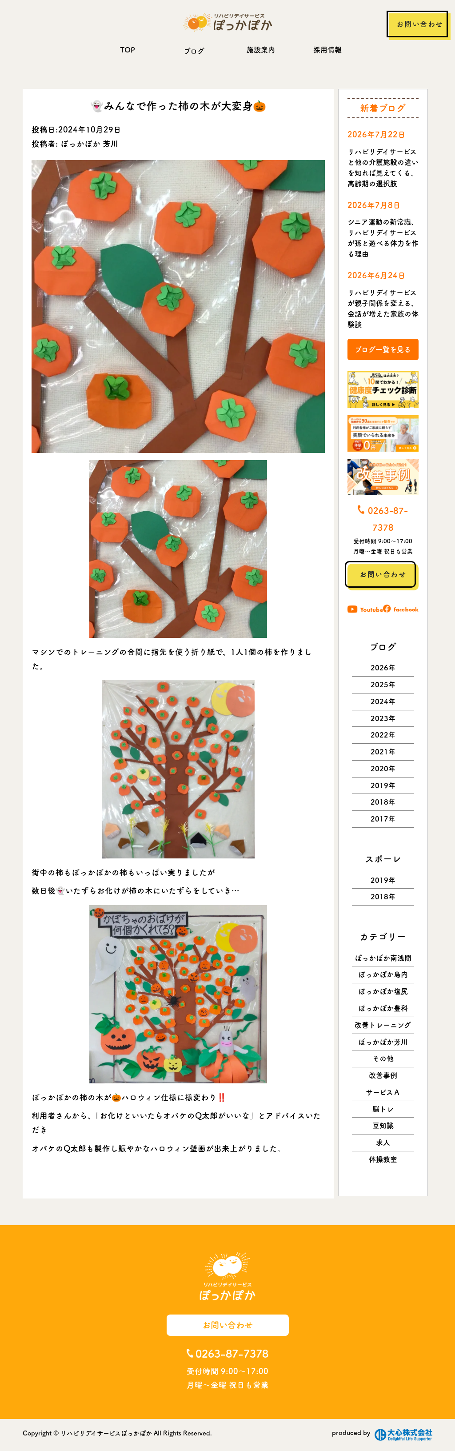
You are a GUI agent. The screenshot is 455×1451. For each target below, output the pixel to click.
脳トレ (383, 1109)
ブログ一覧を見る (383, 349)
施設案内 (261, 49)
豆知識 (383, 1125)
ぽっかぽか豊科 (383, 1008)
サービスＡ (383, 1092)
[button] (178, 549)
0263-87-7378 (232, 1353)
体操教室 (383, 1159)
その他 (383, 1058)
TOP (127, 49)
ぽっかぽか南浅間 (383, 958)
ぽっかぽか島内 (383, 974)
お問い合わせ (419, 24)
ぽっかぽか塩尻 (383, 991)
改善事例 (383, 1075)
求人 (383, 1142)
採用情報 (327, 49)
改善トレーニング (383, 1025)
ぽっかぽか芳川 (383, 1042)
